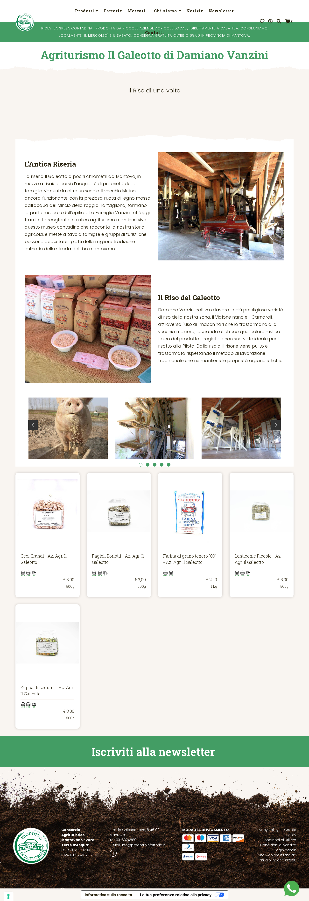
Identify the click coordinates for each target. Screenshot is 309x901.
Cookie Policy (290, 832)
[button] (140, 465)
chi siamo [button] (166, 10)
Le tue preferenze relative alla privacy (175, 894)
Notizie (194, 10)
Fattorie (113, 10)
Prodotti (85, 10)
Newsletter (221, 10)
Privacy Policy (267, 829)
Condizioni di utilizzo (279, 840)
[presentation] (32, 424)
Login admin (285, 850)
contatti (154, 32)
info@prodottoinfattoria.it (143, 845)
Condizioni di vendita (278, 845)
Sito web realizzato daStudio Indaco (277, 858)
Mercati (136, 10)
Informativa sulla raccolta (108, 894)
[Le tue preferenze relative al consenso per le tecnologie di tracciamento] (8, 896)
